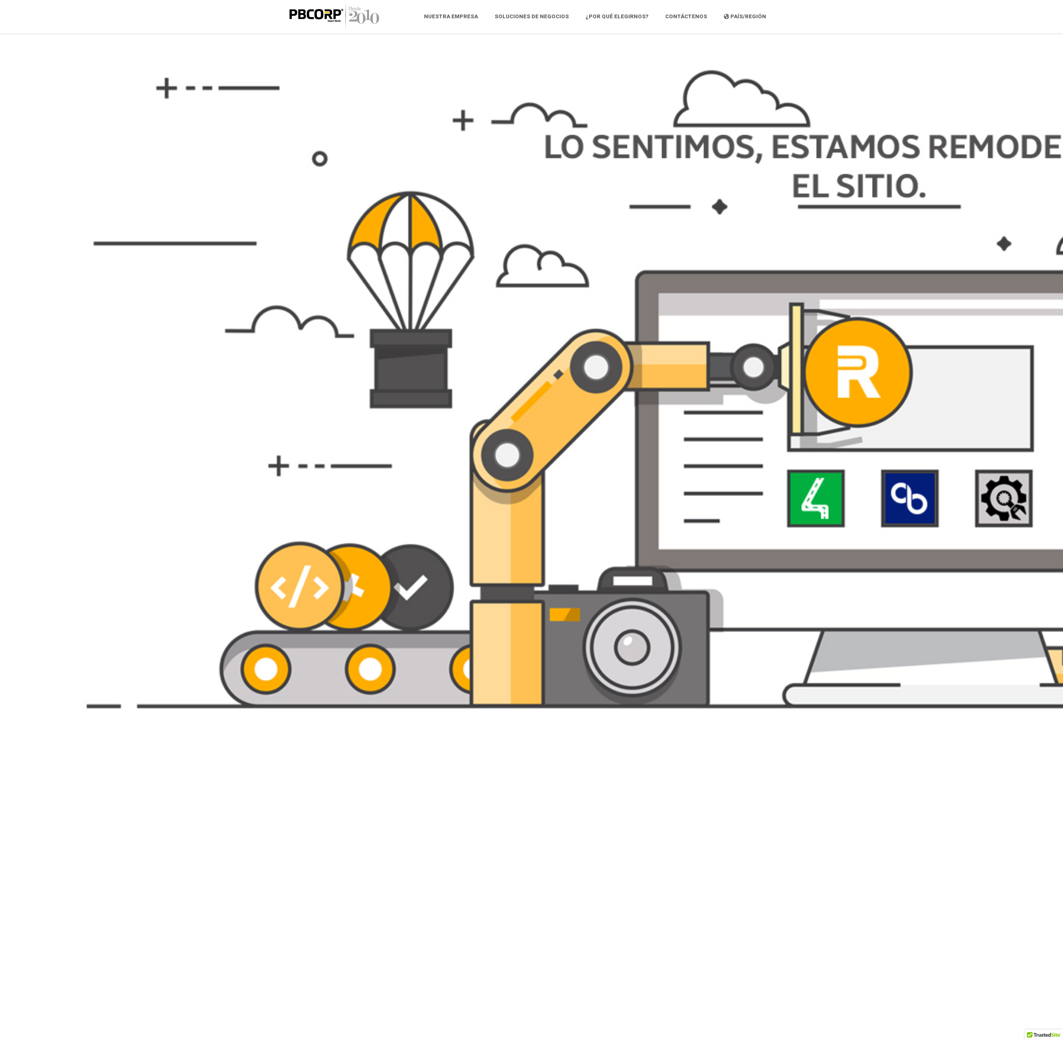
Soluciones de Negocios (532, 16)
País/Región (747, 16)
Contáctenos (686, 16)
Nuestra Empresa (451, 16)
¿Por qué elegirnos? (617, 16)
